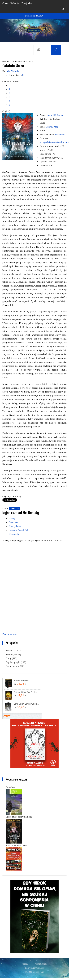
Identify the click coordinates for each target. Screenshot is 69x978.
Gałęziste (13, 522)
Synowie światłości (18, 530)
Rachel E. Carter (55, 115)
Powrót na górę (10, 634)
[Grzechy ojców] (34, 916)
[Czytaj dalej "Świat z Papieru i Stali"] (14, 858)
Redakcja (14, 3)
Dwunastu (14, 534)
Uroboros (60, 134)
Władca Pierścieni (22, 680)
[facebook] (63, 9)
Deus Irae (10, 787)
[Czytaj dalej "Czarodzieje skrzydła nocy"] (14, 830)
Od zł (20, 683)
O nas (5, 3)
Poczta (25, 964)
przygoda (44, 142)
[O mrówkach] (34, 743)
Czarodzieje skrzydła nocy (19, 816)
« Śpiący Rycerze (34, 540)
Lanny (12, 518)
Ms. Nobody (13, 71)
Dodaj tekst (27, 3)
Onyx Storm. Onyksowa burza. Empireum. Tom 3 (27, 704)
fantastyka (54, 142)
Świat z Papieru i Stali (16, 845)
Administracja (41, 964)
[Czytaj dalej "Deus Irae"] (14, 801)
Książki (15, 509)
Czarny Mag (52, 126)
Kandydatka (15, 526)
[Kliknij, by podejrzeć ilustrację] (17, 136)
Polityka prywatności (34, 968)
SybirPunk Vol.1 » (52, 540)
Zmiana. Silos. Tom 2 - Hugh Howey (27, 692)
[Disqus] (34, 586)
